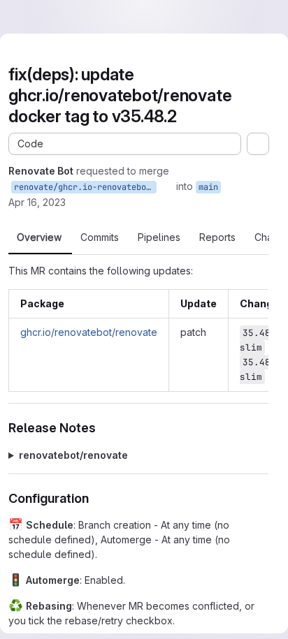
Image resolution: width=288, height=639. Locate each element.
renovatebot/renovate (73, 455)
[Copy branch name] (166, 186)
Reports (217, 237)
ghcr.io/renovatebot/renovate (88, 332)
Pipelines (159, 237)
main (208, 187)
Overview (39, 237)
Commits (99, 237)
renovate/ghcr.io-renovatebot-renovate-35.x (85, 187)
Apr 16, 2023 (37, 202)
